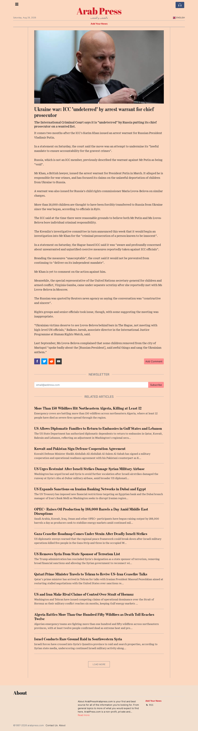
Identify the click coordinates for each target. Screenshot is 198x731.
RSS (150, 705)
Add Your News (99, 23)
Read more (84, 715)
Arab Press (99, 11)
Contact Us (52, 725)
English (180, 17)
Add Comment (153, 361)
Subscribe (156, 384)
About (62, 725)
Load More (99, 664)
